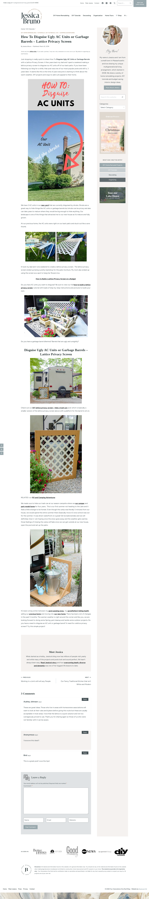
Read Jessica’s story (49, 663)
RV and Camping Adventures (43, 497)
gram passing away (56, 611)
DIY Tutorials (76, 15)
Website (72, 820)
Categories (104, 104)
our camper (79, 503)
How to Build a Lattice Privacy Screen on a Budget (56, 279)
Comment (28, 786)
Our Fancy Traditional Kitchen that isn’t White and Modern (76, 681)
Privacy (25, 889)
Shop (120, 15)
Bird (25, 755)
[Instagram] (106, 3)
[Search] (122, 97)
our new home (60, 614)
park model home (28, 506)
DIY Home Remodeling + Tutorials (33, 33)
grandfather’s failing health (78, 611)
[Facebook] (102, 3)
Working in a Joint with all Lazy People (36, 679)
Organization (98, 15)
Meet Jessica (89, 3)
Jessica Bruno (27, 46)
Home (82, 3)
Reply (85, 699)
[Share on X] (1, 449)
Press (20, 889)
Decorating (87, 15)
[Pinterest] (110, 3)
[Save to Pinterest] (1, 453)
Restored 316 (143, 889)
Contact (96, 3)
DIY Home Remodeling (61, 15)
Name (26, 820)
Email (49, 820)
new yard (45, 205)
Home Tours (109, 15)
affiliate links (33, 51)
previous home (35, 614)
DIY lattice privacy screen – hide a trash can (49, 408)
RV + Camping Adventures (65, 33)
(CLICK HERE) (34, 3)
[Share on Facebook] (1, 445)
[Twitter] (114, 3)
